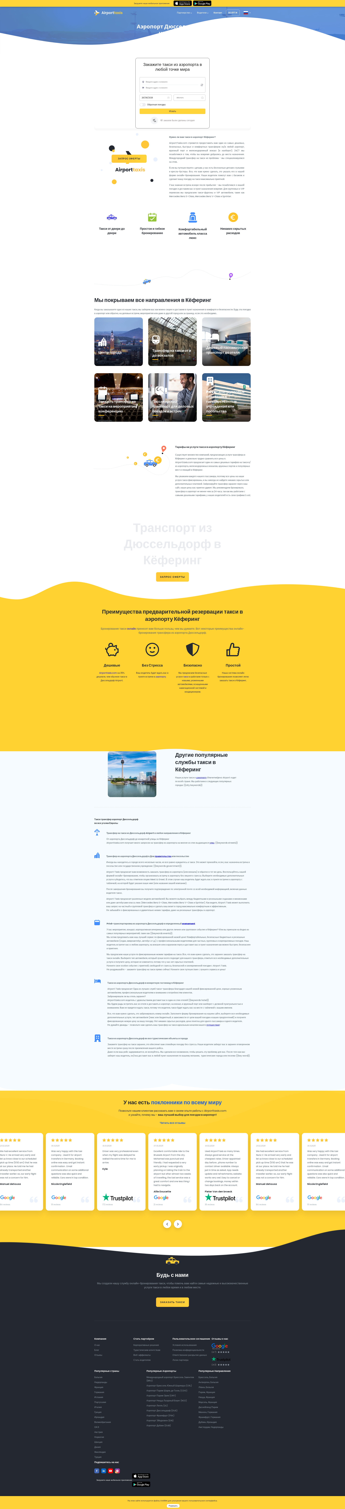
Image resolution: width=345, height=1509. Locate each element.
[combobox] (165, 82)
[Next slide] (178, 1224)
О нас (97, 1345)
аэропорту (161, 676)
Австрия (98, 1432)
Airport (112, 12)
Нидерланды (100, 1382)
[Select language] (247, 12)
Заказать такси (172, 1302)
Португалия (100, 1402)
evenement (188, 923)
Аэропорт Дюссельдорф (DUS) (161, 1410)
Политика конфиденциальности (188, 1350)
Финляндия (100, 1452)
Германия (99, 1392)
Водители (202, 12)
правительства (163, 856)
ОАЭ (96, 1427)
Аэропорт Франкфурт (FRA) (160, 1415)
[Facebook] (96, 1470)
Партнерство (184, 12)
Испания (98, 1397)
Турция (97, 1457)
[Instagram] (117, 1470)
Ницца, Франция (207, 1397)
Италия (98, 1407)
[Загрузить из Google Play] (202, 3)
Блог (96, 1350)
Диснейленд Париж (208, 1407)
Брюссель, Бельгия (208, 1377)
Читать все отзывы (172, 1123)
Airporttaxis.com (108, 672)
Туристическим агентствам (146, 1350)
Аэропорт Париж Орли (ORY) (161, 1395)
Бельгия (98, 1377)
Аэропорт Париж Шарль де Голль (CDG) (166, 1390)
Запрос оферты (129, 158)
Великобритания (102, 1422)
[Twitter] (103, 1470)
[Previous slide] (167, 1224)
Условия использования (184, 1345)
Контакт (218, 12)
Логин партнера (180, 1360)
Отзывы (98, 1355)
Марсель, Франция (208, 1402)
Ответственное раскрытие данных (189, 1355)
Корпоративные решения (146, 1345)
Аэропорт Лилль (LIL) (157, 1405)
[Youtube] (110, 1470)
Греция (97, 1412)
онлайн (131, 629)
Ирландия (99, 1417)
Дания (97, 1447)
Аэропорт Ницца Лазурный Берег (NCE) (166, 1400)
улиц (212, 842)
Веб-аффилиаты (142, 1355)
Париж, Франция (207, 1392)
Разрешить (173, 1506)
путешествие (213, 1025)
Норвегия (99, 1437)
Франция (98, 1387)
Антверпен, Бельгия (208, 1382)
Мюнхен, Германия (208, 1412)
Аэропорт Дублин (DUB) (158, 1425)
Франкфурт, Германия (209, 1417)
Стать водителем (142, 1360)
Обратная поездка (156, 104)
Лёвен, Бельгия (206, 1387)
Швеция (98, 1442)
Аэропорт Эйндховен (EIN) (160, 1420)
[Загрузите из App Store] (183, 3)
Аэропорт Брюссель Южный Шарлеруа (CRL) (169, 1385)
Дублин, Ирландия (208, 1422)
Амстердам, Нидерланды (211, 1427)
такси (186, 676)
